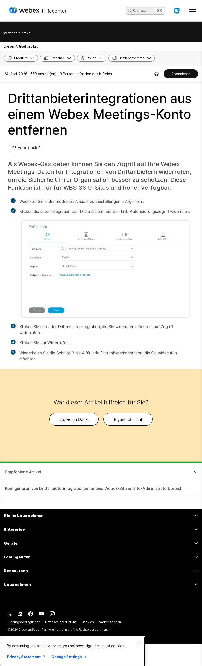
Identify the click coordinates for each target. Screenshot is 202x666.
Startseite (10, 33)
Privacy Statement (24, 657)
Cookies (88, 622)
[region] (72, 651)
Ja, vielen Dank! (74, 419)
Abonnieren (180, 74)
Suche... (139, 10)
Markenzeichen (110, 622)
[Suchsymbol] (130, 11)
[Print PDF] (157, 73)
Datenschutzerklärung (61, 622)
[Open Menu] (192, 10)
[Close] (138, 642)
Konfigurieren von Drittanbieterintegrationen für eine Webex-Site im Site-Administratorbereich (93, 488)
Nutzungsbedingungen (23, 622)
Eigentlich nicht (128, 419)
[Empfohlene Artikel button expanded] (194, 472)
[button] (176, 10)
